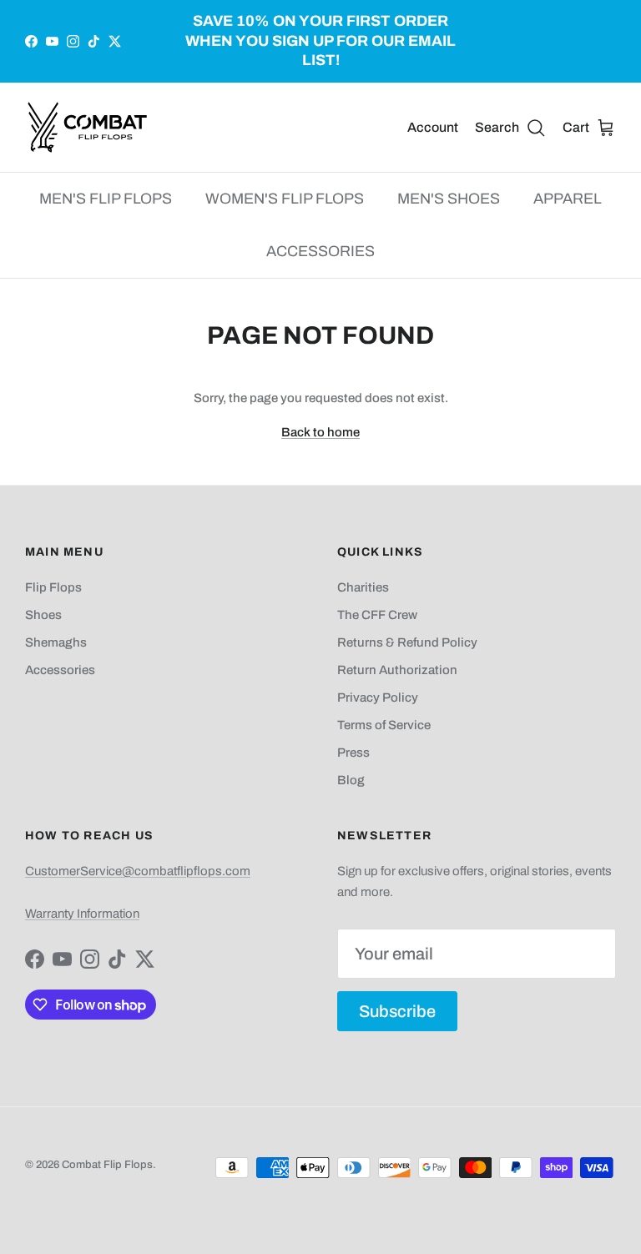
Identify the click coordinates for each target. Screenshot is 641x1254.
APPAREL (567, 198)
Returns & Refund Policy (407, 642)
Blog (351, 780)
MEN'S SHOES (448, 198)
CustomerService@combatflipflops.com (137, 871)
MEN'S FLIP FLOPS (105, 198)
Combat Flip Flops (107, 1165)
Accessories (60, 670)
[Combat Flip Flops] (87, 127)
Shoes (43, 615)
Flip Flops (53, 587)
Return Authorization (397, 670)
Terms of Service (384, 725)
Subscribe (397, 1011)
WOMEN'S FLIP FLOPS (284, 198)
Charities (363, 587)
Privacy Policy (377, 697)
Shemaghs (56, 642)
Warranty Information (82, 913)
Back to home (320, 432)
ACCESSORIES (320, 251)
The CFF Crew (377, 615)
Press (353, 752)
